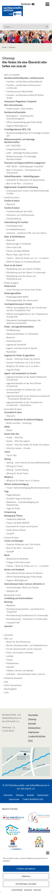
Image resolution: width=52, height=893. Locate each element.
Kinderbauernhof (14, 341)
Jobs (6, 682)
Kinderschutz (10, 286)
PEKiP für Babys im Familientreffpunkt (23, 262)
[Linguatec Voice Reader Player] (29, 5)
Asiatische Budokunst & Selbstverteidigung (23, 419)
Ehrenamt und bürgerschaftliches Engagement (24, 163)
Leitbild (10, 656)
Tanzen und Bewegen (13, 541)
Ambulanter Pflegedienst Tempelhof (20, 101)
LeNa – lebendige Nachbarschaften (22, 153)
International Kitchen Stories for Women (25, 573)
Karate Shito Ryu (11, 434)
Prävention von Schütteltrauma (20, 215)
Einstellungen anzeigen (26, 884)
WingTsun (8, 477)
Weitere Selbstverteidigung (16, 484)
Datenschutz (28, 890)
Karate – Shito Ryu (15, 437)
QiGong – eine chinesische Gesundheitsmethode (28, 463)
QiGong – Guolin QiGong (17, 470)
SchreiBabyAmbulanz (16, 229)
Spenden (10, 667)
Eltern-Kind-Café (14, 247)
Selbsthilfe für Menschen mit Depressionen (26, 180)
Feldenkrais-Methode (16, 519)
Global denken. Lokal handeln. (20, 109)
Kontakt (32, 724)
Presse (9, 660)
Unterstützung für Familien (16, 222)
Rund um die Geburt (13, 265)
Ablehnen (26, 876)
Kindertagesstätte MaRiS (17, 297)
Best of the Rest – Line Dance (20, 183)
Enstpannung (10, 512)
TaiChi (7, 452)
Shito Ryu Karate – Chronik (18, 448)
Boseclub (11, 337)
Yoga (6, 491)
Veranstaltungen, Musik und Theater (23, 587)
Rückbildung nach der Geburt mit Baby (24, 269)
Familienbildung (14, 219)
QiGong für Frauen (15, 466)
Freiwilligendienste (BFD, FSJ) (17, 129)
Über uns (8, 639)
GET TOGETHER (14, 146)
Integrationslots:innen (16, 149)
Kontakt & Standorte (13, 678)
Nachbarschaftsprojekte (15, 112)
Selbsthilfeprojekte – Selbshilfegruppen (22, 176)
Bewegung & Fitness (13, 516)
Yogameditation (14, 495)
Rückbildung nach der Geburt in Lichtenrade (26, 272)
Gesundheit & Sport (13, 409)
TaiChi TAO (12, 455)
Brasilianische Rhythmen (18, 559)
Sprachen (8, 626)
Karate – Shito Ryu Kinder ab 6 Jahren (23, 359)
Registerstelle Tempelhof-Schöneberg (21, 187)
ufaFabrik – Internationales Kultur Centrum (26, 674)
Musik (6, 555)
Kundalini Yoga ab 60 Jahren (19, 498)
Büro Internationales (13, 105)
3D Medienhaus (13, 330)
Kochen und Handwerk (14, 569)
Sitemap (32, 719)
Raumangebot (10, 689)
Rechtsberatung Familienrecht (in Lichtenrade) (27, 615)
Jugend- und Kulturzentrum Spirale (22, 348)
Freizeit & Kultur (11, 538)
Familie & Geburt (12, 197)
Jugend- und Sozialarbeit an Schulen (20, 373)
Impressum (37, 890)
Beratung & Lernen (12, 595)
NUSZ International (12, 685)
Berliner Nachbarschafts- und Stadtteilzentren (27, 645)
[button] (47, 853)
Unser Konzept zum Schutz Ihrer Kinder (24, 290)
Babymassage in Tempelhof (19, 244)
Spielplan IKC (12, 591)
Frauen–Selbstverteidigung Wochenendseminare (28, 488)
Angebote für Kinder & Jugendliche (19, 355)
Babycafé (11, 240)
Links (6, 692)
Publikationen (13, 663)
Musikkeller (12, 352)
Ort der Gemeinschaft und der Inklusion (24, 649)
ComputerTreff (13, 623)
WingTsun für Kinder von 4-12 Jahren (23, 366)
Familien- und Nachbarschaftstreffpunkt (24, 82)
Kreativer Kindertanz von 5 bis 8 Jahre (23, 363)
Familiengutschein (15, 226)
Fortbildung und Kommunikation (18, 598)
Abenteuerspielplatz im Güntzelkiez (22, 334)
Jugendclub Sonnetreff (16, 345)
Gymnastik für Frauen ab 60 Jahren (22, 526)
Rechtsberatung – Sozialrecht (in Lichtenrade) (27, 619)
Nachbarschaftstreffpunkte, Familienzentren (24, 78)
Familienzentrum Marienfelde (20, 91)
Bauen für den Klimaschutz (19, 642)
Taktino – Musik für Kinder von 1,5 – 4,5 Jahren (28, 258)
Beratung (8, 602)
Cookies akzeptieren (26, 868)
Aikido (7, 427)
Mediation (11, 605)
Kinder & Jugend (11, 283)
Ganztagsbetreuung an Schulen (18, 304)
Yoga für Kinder (13, 370)
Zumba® (10, 534)
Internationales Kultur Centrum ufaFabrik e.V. (24, 584)
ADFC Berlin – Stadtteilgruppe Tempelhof (25, 166)
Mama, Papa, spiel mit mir (18, 255)
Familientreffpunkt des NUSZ (19, 211)
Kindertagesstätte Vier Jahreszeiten (22, 300)
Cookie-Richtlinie (17, 890)
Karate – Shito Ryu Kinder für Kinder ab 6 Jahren (28, 445)
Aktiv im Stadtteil (12, 75)
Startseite (8, 635)
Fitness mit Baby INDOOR (18, 251)
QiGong (7, 459)
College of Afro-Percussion (18, 562)
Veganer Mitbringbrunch (17, 126)
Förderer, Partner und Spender (20, 670)
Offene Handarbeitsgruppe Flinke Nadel (24, 122)
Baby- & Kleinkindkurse (14, 237)
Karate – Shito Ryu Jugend (18, 441)
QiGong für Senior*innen (17, 473)
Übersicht (11, 204)
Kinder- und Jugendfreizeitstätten (19, 327)
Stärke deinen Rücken (16, 530)
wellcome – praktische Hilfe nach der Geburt (26, 233)
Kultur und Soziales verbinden (20, 653)
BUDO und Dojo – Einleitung (19, 423)
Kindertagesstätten (12, 293)
